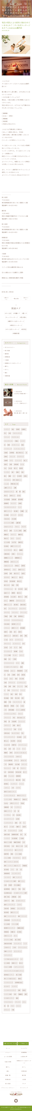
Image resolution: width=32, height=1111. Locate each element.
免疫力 (20, 632)
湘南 (21, 667)
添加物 (10, 885)
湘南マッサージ (8, 811)
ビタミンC (24, 764)
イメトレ (6, 694)
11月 (24, 842)
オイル (15, 935)
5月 (13, 815)
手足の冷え (7, 519)
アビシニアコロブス (9, 756)
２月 (5, 710)
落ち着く (16, 511)
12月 (26, 846)
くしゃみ (6, 484)
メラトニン (7, 628)
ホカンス (20, 713)
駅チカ (15, 468)
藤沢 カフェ (21, 881)
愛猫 (5, 721)
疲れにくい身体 (8, 842)
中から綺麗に (17, 885)
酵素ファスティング (15, 546)
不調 (13, 1009)
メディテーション (22, 745)
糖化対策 (18, 780)
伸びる (5, 495)
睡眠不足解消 (17, 842)
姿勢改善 (16, 464)
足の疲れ (19, 932)
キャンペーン (7, 768)
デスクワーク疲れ (8, 939)
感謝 (5, 659)
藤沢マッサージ (8, 511)
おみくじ (13, 671)
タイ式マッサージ (20, 900)
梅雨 (16, 823)
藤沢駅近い (21, 616)
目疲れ (25, 476)
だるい (14, 569)
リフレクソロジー (8, 1002)
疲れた (18, 725)
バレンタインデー (16, 873)
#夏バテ (24, 313)
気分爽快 (13, 741)
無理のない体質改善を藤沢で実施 (12, 278)
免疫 (11, 632)
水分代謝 (17, 764)
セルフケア (13, 503)
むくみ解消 (7, 963)
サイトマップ (24, 1088)
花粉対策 (6, 908)
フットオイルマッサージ (10, 990)
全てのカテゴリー (10, 347)
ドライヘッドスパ (22, 947)
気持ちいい (12, 495)
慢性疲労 (11, 764)
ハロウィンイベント (18, 967)
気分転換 (19, 737)
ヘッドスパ (7, 838)
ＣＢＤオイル (7, 947)
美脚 (26, 596)
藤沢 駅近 (7, 897)
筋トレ (15, 550)
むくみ (22, 464)
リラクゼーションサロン (10, 713)
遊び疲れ (19, 815)
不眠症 (5, 616)
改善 (11, 464)
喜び (12, 694)
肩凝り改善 (7, 834)
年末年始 (6, 671)
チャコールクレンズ (9, 780)
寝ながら (19, 581)
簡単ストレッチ (8, 604)
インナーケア (18, 460)
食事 (10, 686)
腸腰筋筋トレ (18, 558)
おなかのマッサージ (9, 491)
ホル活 (5, 639)
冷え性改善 (7, 499)
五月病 (17, 819)
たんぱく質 (7, 745)
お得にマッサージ (14, 803)
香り (5, 608)
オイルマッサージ (8, 850)
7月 (20, 823)
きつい (12, 538)
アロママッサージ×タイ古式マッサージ (13, 971)
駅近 (13, 429)
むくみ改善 (7, 924)
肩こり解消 (17, 939)
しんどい (18, 538)
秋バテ (24, 772)
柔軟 (12, 854)
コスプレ (18, 787)
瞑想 (16, 694)
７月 (5, 764)
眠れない (19, 593)
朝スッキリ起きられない (10, 978)
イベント (21, 784)
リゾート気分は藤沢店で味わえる (12, 267)
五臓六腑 (18, 522)
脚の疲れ (16, 604)
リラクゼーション (8, 589)
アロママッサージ (17, 433)
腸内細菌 (22, 628)
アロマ (12, 1006)
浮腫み (16, 441)
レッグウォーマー (21, 682)
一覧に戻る (16, 298)
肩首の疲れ (23, 604)
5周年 (11, 752)
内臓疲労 (20, 994)
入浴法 (22, 706)
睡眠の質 (6, 706)
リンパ (19, 507)
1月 (17, 869)
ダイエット (7, 1009)
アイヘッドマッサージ (9, 737)
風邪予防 (6, 854)
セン (24, 823)
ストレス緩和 (7, 858)
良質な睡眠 (11, 710)
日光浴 (5, 647)
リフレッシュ (15, 690)
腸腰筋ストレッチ (8, 558)
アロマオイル (7, 480)
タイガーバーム (15, 445)
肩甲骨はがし (7, 569)
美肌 (11, 616)
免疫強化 (13, 908)
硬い (13, 472)
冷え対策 (21, 678)
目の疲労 (19, 476)
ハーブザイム (7, 815)
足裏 (19, 990)
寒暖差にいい (17, 799)
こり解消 (21, 838)
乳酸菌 (5, 460)
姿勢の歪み (7, 733)
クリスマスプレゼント (17, 620)
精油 (13, 900)
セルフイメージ (8, 729)
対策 (9, 674)
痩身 (17, 998)
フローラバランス (17, 702)
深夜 (10, 433)
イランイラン (15, 612)
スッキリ (22, 441)
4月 (15, 811)
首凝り (5, 464)
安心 (23, 733)
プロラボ (24, 526)
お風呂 (20, 503)
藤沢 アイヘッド (22, 916)
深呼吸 (5, 573)
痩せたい (20, 596)
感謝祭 (5, 752)
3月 (11, 807)
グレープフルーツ (13, 608)
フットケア (14, 986)
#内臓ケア (16, 313)
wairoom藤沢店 (8, 760)
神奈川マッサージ (21, 795)
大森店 (7, 360)
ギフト (17, 663)
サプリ (11, 460)
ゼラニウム (7, 612)
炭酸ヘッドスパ (8, 951)
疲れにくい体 (19, 846)
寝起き (19, 978)
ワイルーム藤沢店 (20, 710)
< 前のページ (6, 298)
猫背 (11, 573)
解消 (13, 585)
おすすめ (20, 515)
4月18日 (19, 741)
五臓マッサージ (8, 487)
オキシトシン (7, 643)
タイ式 (19, 729)
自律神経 (12, 452)
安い (5, 433)
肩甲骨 (23, 565)
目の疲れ (6, 546)
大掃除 (13, 674)
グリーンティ (23, 612)
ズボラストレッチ (20, 600)
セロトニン (13, 534)
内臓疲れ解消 (20, 928)
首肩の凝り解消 (8, 943)
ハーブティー (18, 807)
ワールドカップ (8, 651)
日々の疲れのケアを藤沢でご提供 (12, 272)
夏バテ (5, 826)
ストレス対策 (15, 924)
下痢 (10, 702)
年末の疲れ (7, 624)
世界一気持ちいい (17, 480)
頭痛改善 (6, 807)
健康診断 (18, 776)
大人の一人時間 (8, 967)
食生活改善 (12, 581)
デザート (16, 760)
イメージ (23, 690)
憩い (21, 834)
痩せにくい (14, 577)
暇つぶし (6, 741)
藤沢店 (3, 292)
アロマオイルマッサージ (10, 507)
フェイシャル (21, 721)
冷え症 (10, 468)
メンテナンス (14, 784)
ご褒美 (14, 659)
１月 (26, 671)
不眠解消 (24, 865)
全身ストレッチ (8, 935)
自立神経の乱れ (8, 893)
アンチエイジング (8, 982)
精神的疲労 (7, 873)
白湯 (10, 748)
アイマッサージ (17, 943)
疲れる (21, 577)
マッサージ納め (8, 994)
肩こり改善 (18, 974)
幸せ (23, 643)
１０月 (20, 830)
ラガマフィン (7, 725)
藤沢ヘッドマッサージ (9, 904)
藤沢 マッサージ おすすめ (11, 861)
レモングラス (22, 608)
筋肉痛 (15, 651)
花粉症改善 (7, 920)
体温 (20, 647)
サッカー (15, 655)
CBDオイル (18, 756)
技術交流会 (11, 772)
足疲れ (5, 456)
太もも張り (13, 596)
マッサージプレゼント (9, 795)
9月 (5, 830)
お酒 (5, 885)
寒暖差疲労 (20, 671)
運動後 (13, 593)
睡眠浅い (6, 534)
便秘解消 (6, 932)
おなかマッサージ (8, 526)
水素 (19, 897)
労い (10, 659)
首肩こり (14, 889)
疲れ (7, 292)
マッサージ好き (8, 799)
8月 (5, 772)
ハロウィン (7, 787)
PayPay (6, 803)
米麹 (5, 686)
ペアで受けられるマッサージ (11, 959)
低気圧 (24, 826)
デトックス (20, 686)
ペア (21, 959)
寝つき (21, 963)
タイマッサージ (17, 951)
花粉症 (22, 803)
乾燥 (14, 686)
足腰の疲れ (7, 554)
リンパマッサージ (16, 920)
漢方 (23, 698)
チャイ (23, 748)
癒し (5, 476)
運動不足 (20, 542)
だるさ (21, 651)
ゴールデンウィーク (9, 819)
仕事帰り (24, 429)
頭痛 (9, 445)
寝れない (6, 538)
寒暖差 (12, 706)
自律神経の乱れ (18, 982)
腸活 (23, 445)
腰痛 (10, 476)
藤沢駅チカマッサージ (9, 928)
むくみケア (7, 986)
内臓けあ (13, 932)
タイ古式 (12, 826)
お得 (14, 768)
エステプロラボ (8, 550)
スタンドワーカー (8, 441)
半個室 (22, 511)
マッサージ (7, 429)
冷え (5, 468)
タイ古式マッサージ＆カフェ (11, 667)
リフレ (12, 869)
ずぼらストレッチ (8, 565)
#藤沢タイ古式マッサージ (16, 321)
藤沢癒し (6, 784)
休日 (14, 717)
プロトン (17, 526)
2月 (21, 869)
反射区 (24, 990)
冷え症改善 (14, 838)
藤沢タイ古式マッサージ (10, 791)
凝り (15, 632)
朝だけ (5, 530)
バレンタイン (7, 877)
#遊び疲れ (23, 317)
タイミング (13, 515)
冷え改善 (14, 519)
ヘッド (25, 943)
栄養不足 (14, 745)
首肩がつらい (21, 569)
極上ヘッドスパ (18, 850)
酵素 (11, 530)
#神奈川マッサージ (16, 325)
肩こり (25, 460)
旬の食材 (20, 589)
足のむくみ (23, 760)
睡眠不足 (20, 534)
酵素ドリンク (15, 628)
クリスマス (7, 620)
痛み (24, 491)
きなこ (11, 678)
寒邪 (12, 698)
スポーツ (21, 655)
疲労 (21, 635)
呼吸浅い (17, 565)
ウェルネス (11, 776)
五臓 (15, 487)
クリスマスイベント (9, 663)
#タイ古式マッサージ (12, 329)
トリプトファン (19, 639)
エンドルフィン (16, 643)
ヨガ (11, 647)
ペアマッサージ (8, 955)
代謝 (15, 616)
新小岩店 (7, 350)
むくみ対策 (7, 542)
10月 (13, 787)
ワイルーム (20, 554)
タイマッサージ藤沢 (9, 522)
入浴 (17, 706)
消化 (5, 748)
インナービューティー (19, 448)
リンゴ (18, 748)
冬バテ (11, 639)
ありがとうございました (20, 752)
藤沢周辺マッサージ (9, 974)
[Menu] (29, 4)
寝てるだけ (7, 585)
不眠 (19, 889)
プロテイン (23, 768)
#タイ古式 (8, 313)
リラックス (17, 1002)
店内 (18, 674)
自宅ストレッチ (14, 561)
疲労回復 (6, 596)
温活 (26, 589)
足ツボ (24, 858)
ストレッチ (12, 456)
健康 (5, 776)
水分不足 (14, 542)
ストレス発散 (7, 655)
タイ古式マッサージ (9, 998)
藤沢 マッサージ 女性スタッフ (12, 865)
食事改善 (14, 897)
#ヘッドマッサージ (12, 317)
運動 (23, 663)
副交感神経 (7, 889)
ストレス (18, 1006)
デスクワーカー (15, 437)
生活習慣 (14, 721)
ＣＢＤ (14, 947)
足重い (13, 554)
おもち (5, 678)
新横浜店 (7, 357)
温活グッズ (7, 593)
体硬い (17, 472)
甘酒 (5, 682)
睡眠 (25, 530)
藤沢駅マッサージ (16, 624)
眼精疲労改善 (15, 834)
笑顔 (26, 686)
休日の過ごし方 (21, 717)
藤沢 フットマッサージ (10, 916)
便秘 (26, 635)
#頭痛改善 (16, 333)
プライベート (7, 717)
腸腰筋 (21, 550)
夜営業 (17, 429)
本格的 (5, 452)
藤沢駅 (21, 468)
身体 (9, 690)
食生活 (5, 581)
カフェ (24, 1002)
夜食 (24, 780)
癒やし (7, 366)
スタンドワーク (21, 908)
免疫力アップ (7, 635)
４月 (25, 737)
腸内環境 (20, 499)
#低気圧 (23, 329)
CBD (13, 846)
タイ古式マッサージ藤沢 (10, 881)
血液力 (23, 573)
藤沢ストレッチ (14, 912)
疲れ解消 (6, 912)
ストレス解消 (18, 854)
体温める (25, 799)
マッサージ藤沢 (18, 530)
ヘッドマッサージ (8, 823)
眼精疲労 (6, 503)
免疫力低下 (15, 635)
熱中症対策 (18, 772)
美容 (16, 678)
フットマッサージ (12, 830)
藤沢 (26, 994)
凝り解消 (6, 869)
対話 (15, 729)
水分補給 (6, 515)
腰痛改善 (6, 561)
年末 (15, 994)
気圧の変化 (7, 846)
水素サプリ (7, 900)
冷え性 (18, 495)
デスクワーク (20, 456)
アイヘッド (7, 437)
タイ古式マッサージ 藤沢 (20, 893)
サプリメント (12, 682)
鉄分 (20, 694)
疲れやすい (16, 573)
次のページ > (25, 298)
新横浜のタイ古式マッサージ (13, 363)
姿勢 (14, 725)
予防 (17, 585)
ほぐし (7, 369)
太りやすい (7, 577)
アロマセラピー (16, 858)
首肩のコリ (14, 963)
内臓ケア (18, 826)
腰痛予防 (12, 600)
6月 (14, 748)
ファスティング (8, 448)
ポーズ (15, 647)
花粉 (24, 889)
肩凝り (5, 632)
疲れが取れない (20, 452)
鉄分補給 (6, 698)
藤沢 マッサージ (17, 877)
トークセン (7, 472)
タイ (14, 476)
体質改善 (11, 292)
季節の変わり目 (14, 484)
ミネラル (19, 904)
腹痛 (5, 702)
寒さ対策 (17, 698)
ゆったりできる (15, 733)
